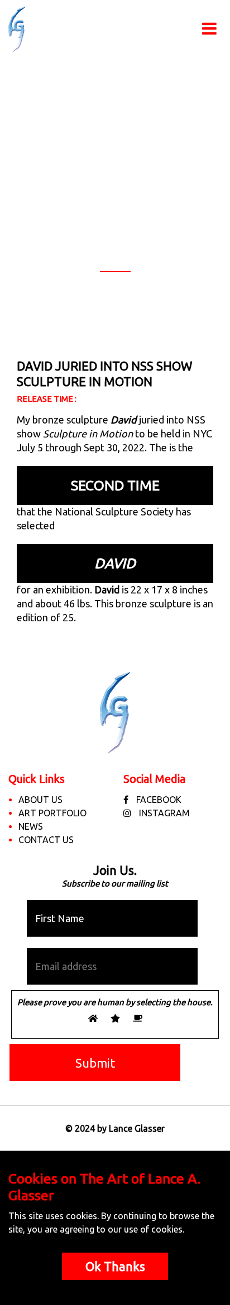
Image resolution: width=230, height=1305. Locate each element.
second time (115, 485)
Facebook (157, 800)
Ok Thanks (115, 1266)
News (30, 826)
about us (40, 800)
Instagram (163, 813)
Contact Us (46, 840)
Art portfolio (52, 813)
